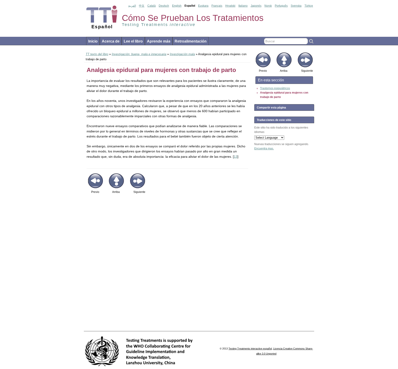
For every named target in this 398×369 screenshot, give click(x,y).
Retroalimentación (191, 41)
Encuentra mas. (264, 148)
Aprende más (158, 41)
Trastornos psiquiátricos (275, 88)
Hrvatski (230, 5)
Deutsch (164, 5)
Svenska (296, 5)
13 (235, 156)
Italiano (243, 5)
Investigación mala (182, 54)
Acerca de (111, 41)
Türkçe (308, 5)
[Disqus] (167, 264)
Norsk (268, 5)
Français (216, 5)
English (176, 5)
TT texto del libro (97, 54)
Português (281, 5)
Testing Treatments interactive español (250, 348)
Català (151, 5)
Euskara (203, 5)
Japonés (256, 5)
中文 (141, 5)
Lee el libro (133, 41)
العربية (132, 5)
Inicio (93, 41)
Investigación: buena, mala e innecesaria (139, 54)
